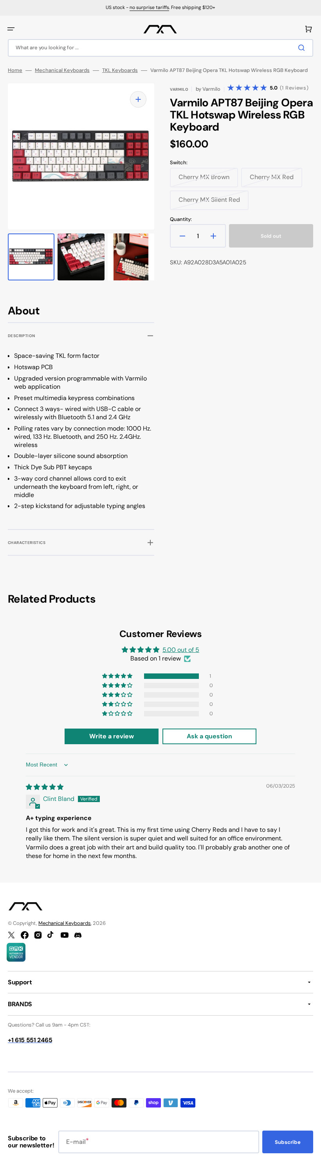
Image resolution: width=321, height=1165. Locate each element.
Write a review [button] (111, 736)
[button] (11, 29)
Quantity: (181, 219)
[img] (44, 787)
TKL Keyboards (120, 70)
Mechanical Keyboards (62, 70)
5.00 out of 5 (180, 650)
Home (15, 70)
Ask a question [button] (209, 736)
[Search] (303, 47)
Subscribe (288, 1142)
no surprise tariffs (149, 7)
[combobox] (160, 48)
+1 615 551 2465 (30, 1040)
